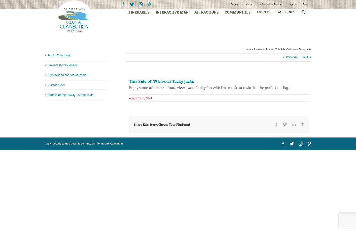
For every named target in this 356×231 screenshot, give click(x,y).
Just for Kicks (56, 85)
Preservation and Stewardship (67, 75)
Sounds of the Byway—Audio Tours (70, 95)
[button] (303, 12)
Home (248, 49)
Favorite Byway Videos (62, 65)
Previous (291, 57)
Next (305, 57)
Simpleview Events (263, 49)
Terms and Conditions (110, 143)
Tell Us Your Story (59, 55)
